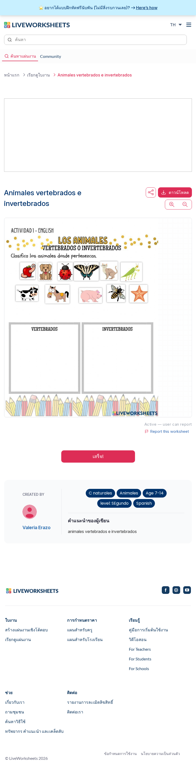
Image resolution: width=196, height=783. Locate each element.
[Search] (10, 39)
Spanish (144, 503)
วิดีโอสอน (137, 639)
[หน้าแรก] (37, 24)
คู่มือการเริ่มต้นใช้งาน (148, 629)
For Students (140, 658)
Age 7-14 (155, 493)
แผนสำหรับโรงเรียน (85, 639)
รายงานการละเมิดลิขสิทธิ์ (90, 702)
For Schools (139, 668)
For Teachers (140, 649)
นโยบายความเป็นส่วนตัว (160, 753)
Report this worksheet (169, 431)
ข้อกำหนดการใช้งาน (120, 753)
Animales (129, 493)
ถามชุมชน (14, 711)
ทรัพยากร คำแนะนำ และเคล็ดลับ (34, 731)
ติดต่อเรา (75, 711)
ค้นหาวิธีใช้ (15, 721)
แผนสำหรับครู (79, 629)
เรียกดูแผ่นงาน (18, 639)
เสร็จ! (98, 456)
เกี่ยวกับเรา (14, 702)
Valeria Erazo (36, 527)
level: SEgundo (114, 503)
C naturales (100, 493)
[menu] (189, 25)
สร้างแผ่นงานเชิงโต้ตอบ (26, 629)
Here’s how (146, 7)
